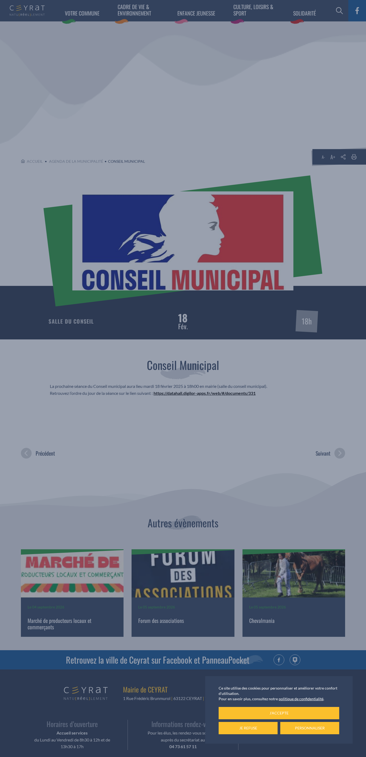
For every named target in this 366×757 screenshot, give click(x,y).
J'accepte (279, 713)
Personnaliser (310, 728)
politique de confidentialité (301, 699)
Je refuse (248, 728)
